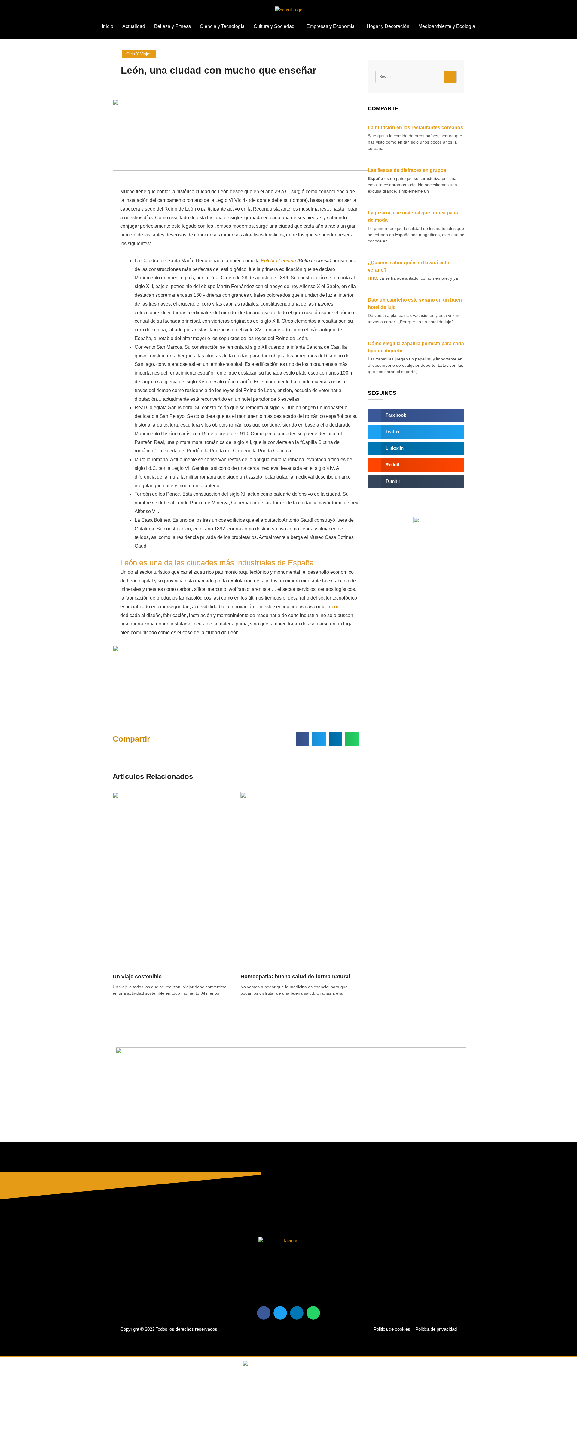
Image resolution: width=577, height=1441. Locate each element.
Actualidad (133, 26)
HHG (372, 278)
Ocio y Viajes (138, 53)
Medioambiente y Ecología (446, 26)
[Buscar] (450, 77)
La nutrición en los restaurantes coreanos (415, 127)
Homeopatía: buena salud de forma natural (295, 977)
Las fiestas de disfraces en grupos (407, 170)
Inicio (107, 26)
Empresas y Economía (331, 26)
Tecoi (332, 606)
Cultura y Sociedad (274, 26)
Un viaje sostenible (137, 977)
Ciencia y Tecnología (222, 26)
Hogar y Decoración (388, 26)
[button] (275, 26)
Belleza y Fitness (172, 26)
